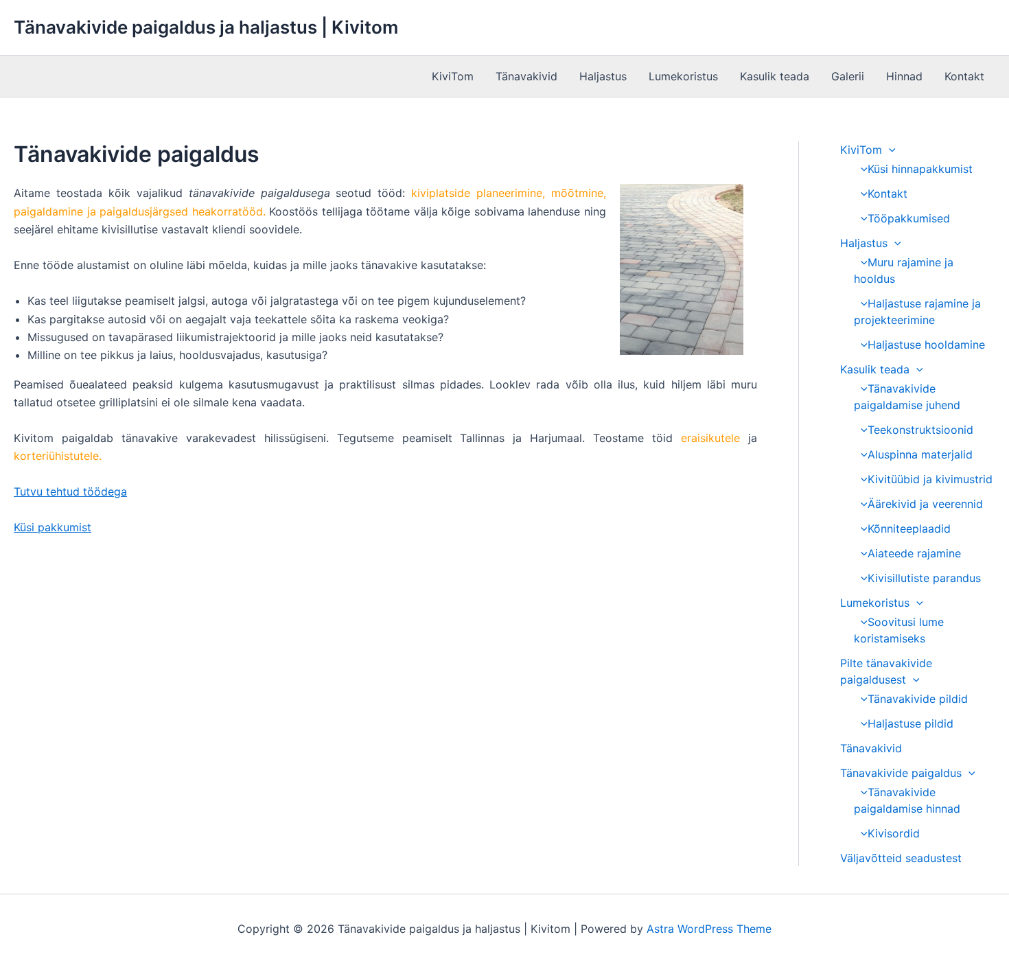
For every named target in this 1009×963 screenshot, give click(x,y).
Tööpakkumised (909, 218)
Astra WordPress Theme (709, 929)
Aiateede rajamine (914, 553)
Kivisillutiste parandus (924, 578)
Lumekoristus (683, 76)
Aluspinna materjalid (920, 454)
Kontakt (964, 76)
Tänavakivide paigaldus (901, 773)
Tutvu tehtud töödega (70, 491)
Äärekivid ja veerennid (925, 504)
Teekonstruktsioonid (920, 430)
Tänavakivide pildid (918, 699)
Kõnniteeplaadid (909, 528)
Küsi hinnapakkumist (920, 169)
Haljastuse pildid (910, 723)
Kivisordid (894, 833)
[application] (889, 149)
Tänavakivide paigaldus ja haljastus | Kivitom (206, 27)
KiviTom (453, 76)
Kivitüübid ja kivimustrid (930, 479)
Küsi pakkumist (52, 527)
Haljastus (603, 76)
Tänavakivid (526, 76)
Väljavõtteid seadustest (901, 858)
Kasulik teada (774, 76)
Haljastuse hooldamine (926, 344)
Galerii (847, 76)
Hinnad (904, 76)
